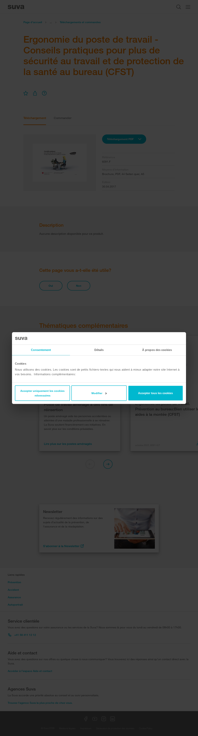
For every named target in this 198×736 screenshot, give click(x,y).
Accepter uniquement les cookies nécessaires (42, 393)
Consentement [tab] (41, 349)
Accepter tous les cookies (155, 393)
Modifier (96, 393)
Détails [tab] (99, 349)
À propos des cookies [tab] (157, 349)
